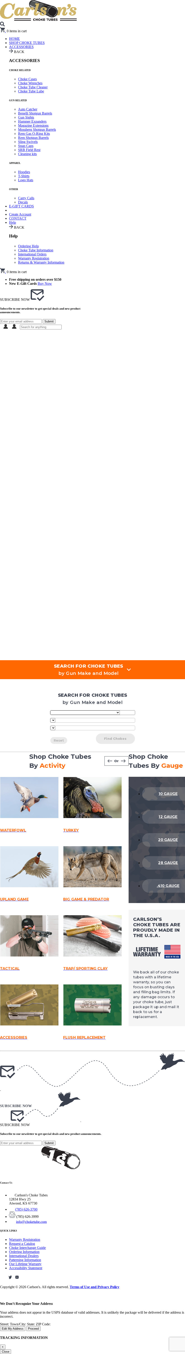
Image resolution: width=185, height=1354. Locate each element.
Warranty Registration (33, 258)
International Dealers (24, 1256)
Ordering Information (24, 1252)
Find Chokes (115, 739)
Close (5, 1351)
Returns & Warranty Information (41, 262)
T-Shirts (23, 176)
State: (31, 1324)
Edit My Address (12, 1328)
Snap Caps (25, 146)
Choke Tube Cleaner (33, 87)
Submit (49, 321)
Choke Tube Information (35, 250)
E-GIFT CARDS (21, 206)
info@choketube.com (31, 1221)
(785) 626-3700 (26, 1209)
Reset (59, 740)
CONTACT (17, 218)
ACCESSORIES (21, 47)
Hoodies (24, 172)
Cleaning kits (27, 154)
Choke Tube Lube (31, 91)
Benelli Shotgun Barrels (35, 113)
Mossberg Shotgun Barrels (37, 129)
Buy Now (45, 283)
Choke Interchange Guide (27, 1248)
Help (12, 222)
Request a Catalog (22, 1244)
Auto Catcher (27, 109)
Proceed (33, 1328)
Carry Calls (26, 198)
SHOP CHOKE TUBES (27, 43)
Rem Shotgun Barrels (33, 138)
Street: (5, 1324)
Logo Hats (25, 180)
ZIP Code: (43, 1324)
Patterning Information (25, 1260)
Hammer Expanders (32, 121)
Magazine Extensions (33, 125)
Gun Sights (26, 117)
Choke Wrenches (30, 83)
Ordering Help (28, 246)
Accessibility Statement (25, 1268)
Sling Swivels (28, 142)
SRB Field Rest (29, 150)
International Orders (32, 254)
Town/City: (18, 1324)
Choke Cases (27, 79)
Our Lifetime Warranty (25, 1264)
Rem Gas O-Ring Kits (34, 134)
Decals (23, 202)
